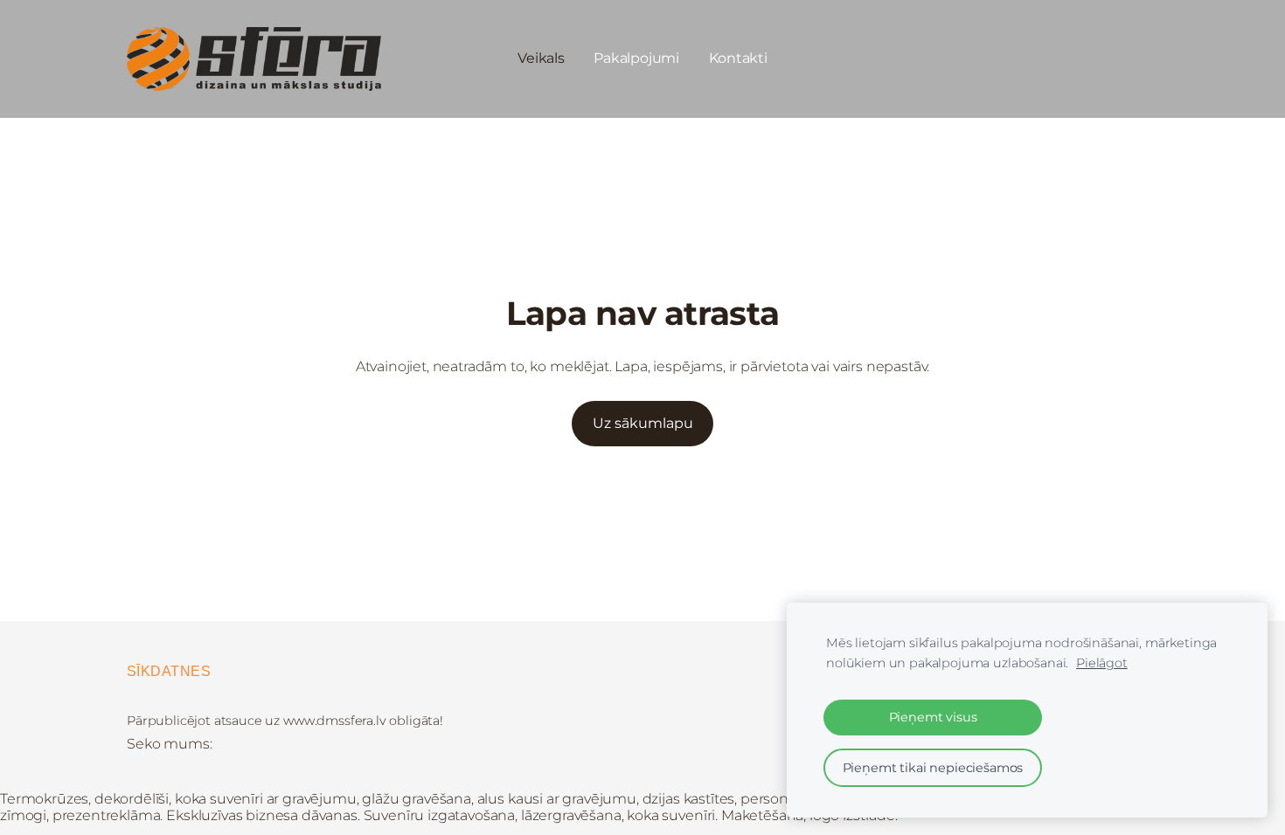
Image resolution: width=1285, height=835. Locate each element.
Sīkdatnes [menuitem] (169, 671)
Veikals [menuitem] (540, 58)
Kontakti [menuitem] (738, 58)
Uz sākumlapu (643, 423)
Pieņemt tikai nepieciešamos (933, 768)
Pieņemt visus (933, 717)
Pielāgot (1102, 663)
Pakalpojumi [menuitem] (636, 58)
